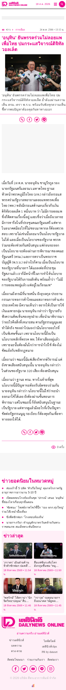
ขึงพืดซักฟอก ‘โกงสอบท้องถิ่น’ (25, 517)
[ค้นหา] (62, 4)
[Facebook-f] (15, 668)
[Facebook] (30, 432)
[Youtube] (33, 668)
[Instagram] (50, 668)
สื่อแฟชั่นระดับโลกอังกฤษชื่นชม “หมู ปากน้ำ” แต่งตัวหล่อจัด (47, 566)
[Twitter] (36, 432)
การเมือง (20, 29)
